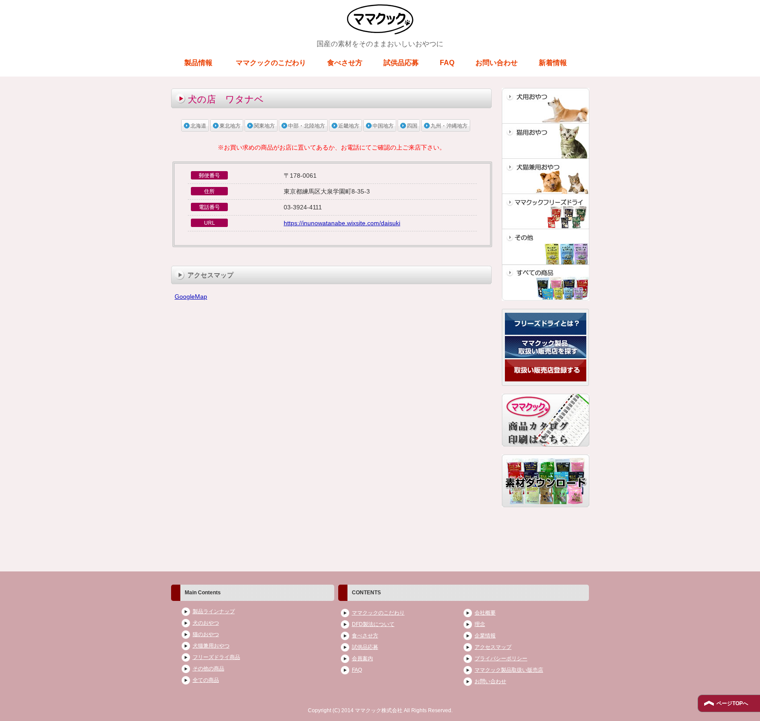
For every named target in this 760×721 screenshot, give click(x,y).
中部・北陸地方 (306, 126)
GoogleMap (191, 296)
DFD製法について (373, 624)
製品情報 (198, 62)
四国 (412, 126)
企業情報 (485, 636)
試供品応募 (401, 62)
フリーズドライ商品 (216, 657)
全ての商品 (206, 680)
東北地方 (230, 126)
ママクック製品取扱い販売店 (509, 670)
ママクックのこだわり (271, 62)
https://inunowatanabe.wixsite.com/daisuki (342, 223)
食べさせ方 (344, 62)
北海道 (198, 126)
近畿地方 (348, 126)
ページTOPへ (732, 703)
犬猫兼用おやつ (211, 646)
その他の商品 (208, 669)
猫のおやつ (206, 634)
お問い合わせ (496, 62)
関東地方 (264, 126)
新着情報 (553, 62)
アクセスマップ (493, 647)
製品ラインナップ (214, 611)
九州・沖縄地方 (449, 126)
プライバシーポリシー (501, 658)
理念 (480, 624)
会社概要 (485, 613)
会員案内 (362, 658)
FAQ (447, 62)
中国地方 (383, 126)
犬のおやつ (206, 623)
